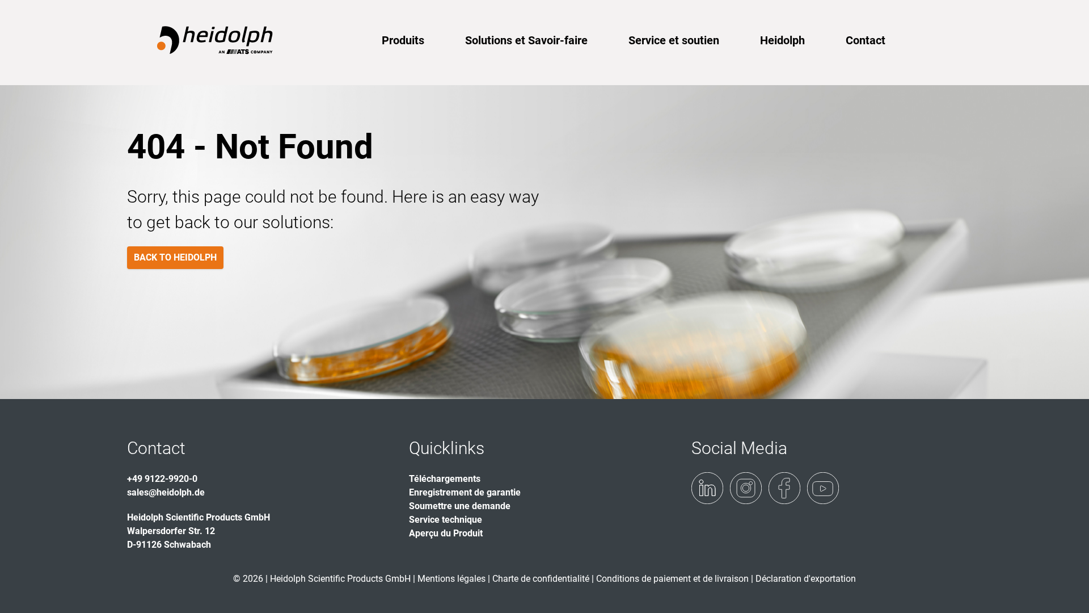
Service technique (445, 519)
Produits (403, 40)
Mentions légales (451, 578)
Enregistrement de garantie (465, 492)
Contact (865, 40)
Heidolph (782, 40)
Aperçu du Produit (446, 533)
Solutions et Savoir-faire (526, 40)
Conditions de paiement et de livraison (673, 578)
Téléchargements (444, 478)
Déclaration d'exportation (805, 578)
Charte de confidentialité (542, 578)
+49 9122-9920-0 (162, 478)
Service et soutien (673, 40)
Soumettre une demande (459, 506)
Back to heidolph (175, 257)
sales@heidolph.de (166, 492)
